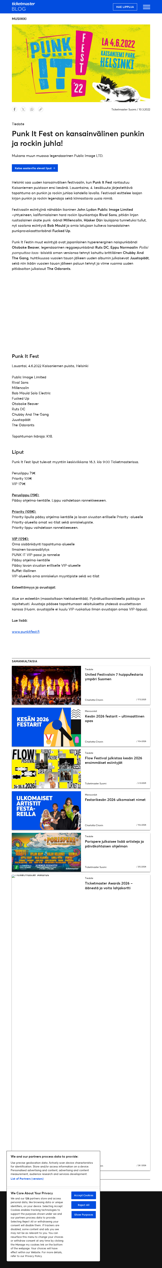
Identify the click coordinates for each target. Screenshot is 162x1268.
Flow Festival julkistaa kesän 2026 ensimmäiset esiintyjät (113, 760)
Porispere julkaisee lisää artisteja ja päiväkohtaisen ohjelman (114, 843)
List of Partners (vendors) (27, 1178)
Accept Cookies (83, 1195)
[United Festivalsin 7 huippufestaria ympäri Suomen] (46, 685)
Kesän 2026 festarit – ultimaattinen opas (114, 718)
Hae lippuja (125, 7)
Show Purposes (83, 1214)
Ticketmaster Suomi (123, 109)
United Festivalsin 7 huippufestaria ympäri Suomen (114, 676)
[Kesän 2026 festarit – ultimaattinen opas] (46, 727)
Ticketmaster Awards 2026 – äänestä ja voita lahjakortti (109, 885)
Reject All (83, 1205)
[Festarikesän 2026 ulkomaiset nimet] (46, 810)
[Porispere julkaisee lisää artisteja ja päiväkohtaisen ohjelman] (46, 852)
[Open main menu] (146, 8)
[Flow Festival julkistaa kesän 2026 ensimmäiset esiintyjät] (46, 768)
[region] (53, 1206)
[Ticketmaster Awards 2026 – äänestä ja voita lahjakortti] (46, 1022)
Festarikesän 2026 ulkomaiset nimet (115, 799)
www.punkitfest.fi (26, 631)
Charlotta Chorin (94, 699)
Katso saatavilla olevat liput (33, 168)
